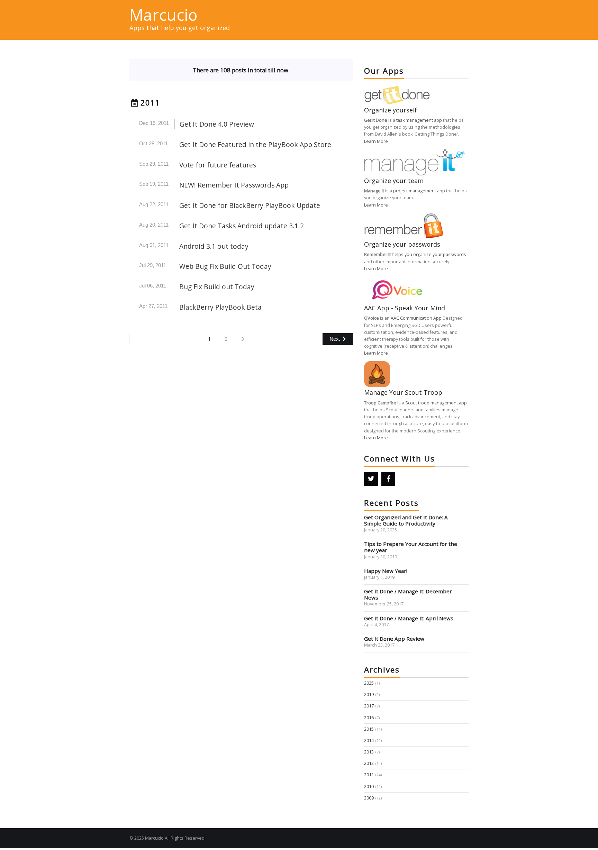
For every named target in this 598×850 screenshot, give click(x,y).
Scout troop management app (436, 403)
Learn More (376, 141)
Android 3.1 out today (213, 246)
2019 (369, 694)
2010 (369, 786)
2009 (369, 798)
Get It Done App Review (394, 638)
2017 (369, 706)
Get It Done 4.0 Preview (217, 124)
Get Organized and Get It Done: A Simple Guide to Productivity (406, 520)
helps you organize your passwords (429, 254)
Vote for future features (217, 165)
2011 (150, 103)
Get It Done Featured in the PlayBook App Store (255, 144)
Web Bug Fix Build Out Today (225, 266)
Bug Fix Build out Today (216, 286)
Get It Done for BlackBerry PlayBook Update (249, 205)
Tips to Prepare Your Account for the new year (410, 547)
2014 (369, 740)
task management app (419, 120)
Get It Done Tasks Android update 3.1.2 (241, 225)
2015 (369, 729)
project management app (419, 191)
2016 (369, 718)
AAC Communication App (416, 318)
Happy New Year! (385, 570)
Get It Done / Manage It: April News (408, 618)
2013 (369, 752)
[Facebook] (388, 479)
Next (334, 339)
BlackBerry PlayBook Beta (220, 307)
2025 (369, 683)
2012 (369, 763)
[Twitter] (371, 479)
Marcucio (163, 14)
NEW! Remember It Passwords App (234, 185)
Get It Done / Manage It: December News (408, 594)
